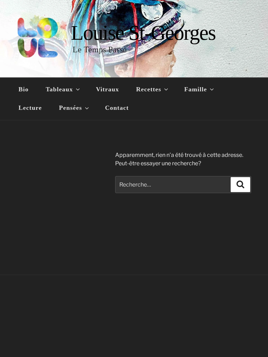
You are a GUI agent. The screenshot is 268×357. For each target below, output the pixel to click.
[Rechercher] (240, 184)
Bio (23, 89)
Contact (117, 107)
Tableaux (59, 89)
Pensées (70, 107)
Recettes (148, 89)
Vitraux (107, 89)
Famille (195, 89)
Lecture (30, 107)
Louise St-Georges (143, 32)
